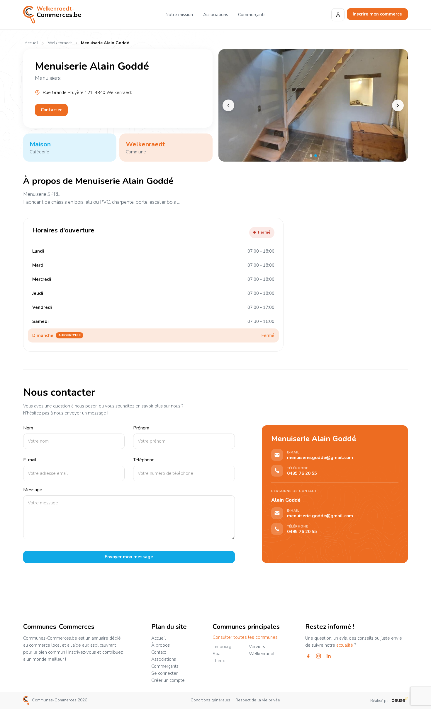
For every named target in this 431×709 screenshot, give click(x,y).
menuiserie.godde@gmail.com (320, 457)
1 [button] (311, 155)
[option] (313, 105)
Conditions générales (211, 700)
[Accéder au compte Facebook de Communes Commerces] (308, 656)
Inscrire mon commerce (377, 14)
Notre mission (179, 15)
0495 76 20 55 (302, 473)
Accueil (31, 43)
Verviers (257, 647)
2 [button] (315, 155)
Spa (216, 654)
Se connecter (164, 673)
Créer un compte (168, 680)
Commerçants (252, 15)
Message (32, 490)
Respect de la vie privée (257, 700)
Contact (158, 652)
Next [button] (398, 105)
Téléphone (144, 460)
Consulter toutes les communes (245, 637)
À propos (160, 645)
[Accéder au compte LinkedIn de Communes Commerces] (329, 656)
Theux (219, 661)
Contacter (51, 110)
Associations (215, 15)
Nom (28, 428)
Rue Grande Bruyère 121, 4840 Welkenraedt (87, 92)
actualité (344, 645)
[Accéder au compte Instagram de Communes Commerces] (318, 656)
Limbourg (222, 647)
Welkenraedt (60, 43)
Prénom (141, 428)
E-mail (29, 460)
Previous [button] (228, 105)
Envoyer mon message (129, 557)
